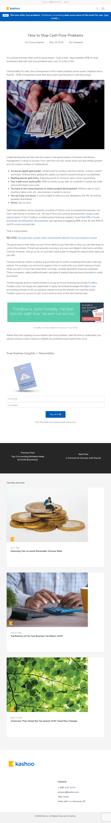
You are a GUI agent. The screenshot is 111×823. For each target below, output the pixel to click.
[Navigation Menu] (102, 8)
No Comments (76, 42)
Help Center (63, 796)
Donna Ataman (36, 42)
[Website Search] (97, 8)
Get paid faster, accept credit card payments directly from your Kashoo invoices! (57, 237)
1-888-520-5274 (66, 787)
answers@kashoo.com (68, 792)
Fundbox (92, 282)
